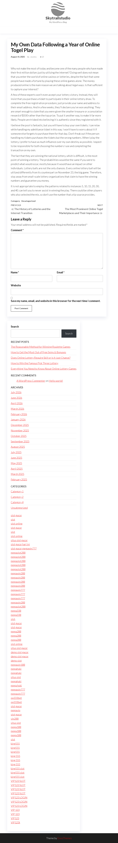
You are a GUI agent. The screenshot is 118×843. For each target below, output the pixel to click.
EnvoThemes (64, 838)
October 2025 (18, 435)
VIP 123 (15, 809)
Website (16, 285)
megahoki (16, 668)
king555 (15, 743)
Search (15, 326)
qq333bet (16, 697)
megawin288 (18, 573)
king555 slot (17, 768)
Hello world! (56, 380)
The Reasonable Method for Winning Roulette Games (40, 346)
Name (15, 272)
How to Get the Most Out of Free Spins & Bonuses (38, 352)
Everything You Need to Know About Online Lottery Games (43, 368)
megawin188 (18, 664)
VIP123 (15, 818)
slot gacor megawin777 (24, 548)
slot (13, 519)
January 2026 (18, 419)
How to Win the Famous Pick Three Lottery (34, 363)
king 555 (15, 756)
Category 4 (17, 502)
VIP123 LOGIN (19, 797)
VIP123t (15, 822)
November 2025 (20, 430)
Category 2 (17, 496)
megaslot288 (18, 552)
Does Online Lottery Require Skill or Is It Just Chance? (40, 357)
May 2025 (16, 463)
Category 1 (17, 491)
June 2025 (16, 457)
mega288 (16, 631)
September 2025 (20, 441)
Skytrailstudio (58, 18)
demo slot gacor (19, 652)
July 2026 (16, 392)
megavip (15, 710)
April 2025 (17, 468)
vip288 (15, 718)
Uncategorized (28, 201)
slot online (16, 523)
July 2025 (16, 452)
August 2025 (18, 446)
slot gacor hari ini (20, 544)
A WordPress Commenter (31, 380)
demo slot (16, 660)
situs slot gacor (19, 540)
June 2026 (16, 397)
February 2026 (19, 414)
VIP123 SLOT (18, 780)
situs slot (16, 677)
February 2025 (19, 479)
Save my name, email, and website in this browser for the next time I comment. (55, 300)
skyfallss (33, 57)
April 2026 (17, 403)
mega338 (16, 610)
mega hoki (16, 685)
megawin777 (18, 590)
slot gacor (16, 515)
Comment (17, 230)
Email (60, 272)
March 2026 (17, 408)
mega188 (16, 727)
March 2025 (17, 474)
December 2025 (20, 425)
